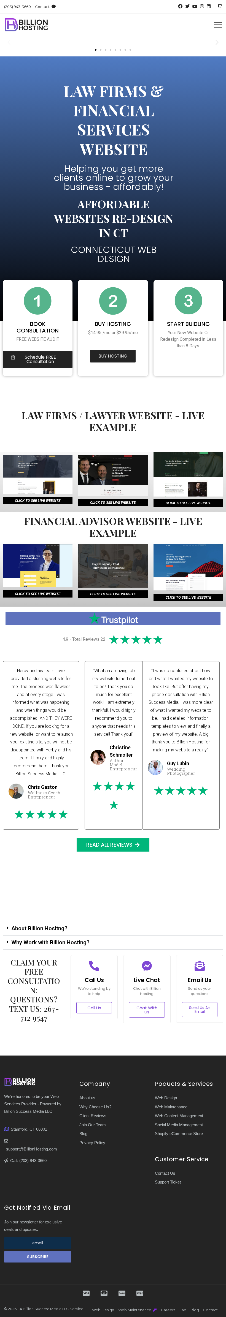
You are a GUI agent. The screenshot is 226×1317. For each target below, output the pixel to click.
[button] (9, 42)
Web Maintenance (171, 1107)
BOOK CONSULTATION (38, 327)
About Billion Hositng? (39, 928)
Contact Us (165, 1173)
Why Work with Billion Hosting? (50, 942)
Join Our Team (92, 1124)
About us (87, 1097)
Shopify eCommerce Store (179, 1133)
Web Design (166, 1097)
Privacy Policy (92, 1142)
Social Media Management (179, 1124)
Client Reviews (92, 1115)
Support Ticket (168, 1182)
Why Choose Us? (95, 1107)
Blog (83, 1133)
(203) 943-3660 (17, 6)
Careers (168, 1310)
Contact (42, 6)
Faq (182, 1310)
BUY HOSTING (113, 324)
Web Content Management (179, 1115)
